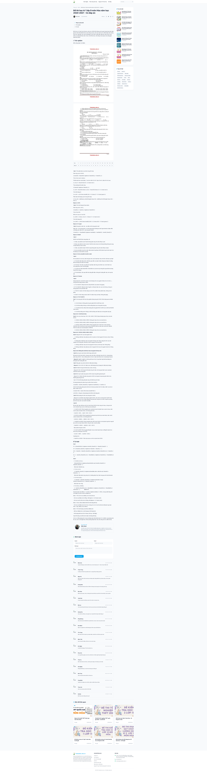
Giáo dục (118, 79)
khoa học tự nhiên (127, 75)
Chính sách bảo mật (97, 762)
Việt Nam (118, 83)
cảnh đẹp (118, 81)
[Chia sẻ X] (108, 16)
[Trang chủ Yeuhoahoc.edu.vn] (74, 2)
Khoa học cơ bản (120, 85)
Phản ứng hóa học (120, 75)
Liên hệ (95, 760)
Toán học (128, 79)
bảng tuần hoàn (119, 77)
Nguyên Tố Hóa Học (103, 1)
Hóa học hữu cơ (124, 83)
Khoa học (123, 71)
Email (95, 540)
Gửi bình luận (79, 556)
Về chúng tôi (96, 757)
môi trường (123, 79)
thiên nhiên (126, 73)
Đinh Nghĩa (86, 1)
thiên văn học (124, 81)
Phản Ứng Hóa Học (93, 1)
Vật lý (129, 77)
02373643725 (118, 759)
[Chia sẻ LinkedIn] (110, 16)
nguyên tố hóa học (120, 73)
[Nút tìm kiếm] (132, 1)
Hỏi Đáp (109, 1)
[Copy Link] (113, 16)
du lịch (125, 77)
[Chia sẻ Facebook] (106, 16)
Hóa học (118, 71)
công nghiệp (126, 85)
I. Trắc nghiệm (78, 24)
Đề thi (79, 7)
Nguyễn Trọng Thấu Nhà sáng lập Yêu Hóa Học (102, 765)
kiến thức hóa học (120, 87)
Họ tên (76, 540)
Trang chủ (75, 7)
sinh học (129, 81)
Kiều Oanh (83, 526)
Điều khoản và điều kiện (98, 764)
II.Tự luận (77, 26)
